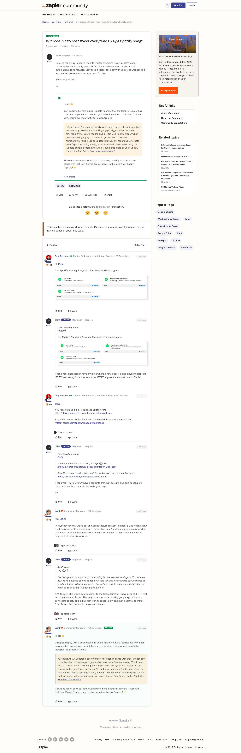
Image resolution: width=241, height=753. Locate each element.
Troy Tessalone (62, 256)
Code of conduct (170, 113)
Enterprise (161, 739)
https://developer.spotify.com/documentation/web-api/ (83, 413)
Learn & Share (67, 14)
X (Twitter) (74, 186)
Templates (176, 739)
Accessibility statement (130, 727)
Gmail (188, 219)
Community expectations (174, 123)
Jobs (150, 739)
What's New (88, 14)
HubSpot (162, 240)
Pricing (98, 739)
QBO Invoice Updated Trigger (172, 187)
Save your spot (168, 90)
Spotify (60, 186)
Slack (179, 233)
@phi (60, 264)
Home (45, 22)
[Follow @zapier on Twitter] (66, 739)
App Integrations (194, 739)
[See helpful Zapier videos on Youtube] (72, 739)
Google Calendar (166, 247)
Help (107, 739)
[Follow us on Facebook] (50, 739)
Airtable (176, 240)
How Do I (68, 22)
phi (57, 55)
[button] (178, 5)
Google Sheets (165, 212)
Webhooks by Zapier (168, 219)
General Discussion (170, 190)
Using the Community (172, 118)
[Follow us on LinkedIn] (55, 739)
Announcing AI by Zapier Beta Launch (176, 156)
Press (141, 739)
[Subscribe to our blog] (61, 739)
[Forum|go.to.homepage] (65, 5)
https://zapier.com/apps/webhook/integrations (79, 422)
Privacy (199, 747)
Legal (189, 747)
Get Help (47, 14)
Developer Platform (124, 739)
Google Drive (165, 233)
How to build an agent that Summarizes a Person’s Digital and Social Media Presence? (177, 175)
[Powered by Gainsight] (120, 721)
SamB (58, 511)
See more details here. (102, 151)
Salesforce (186, 247)
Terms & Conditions (109, 727)
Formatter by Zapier (168, 226)
